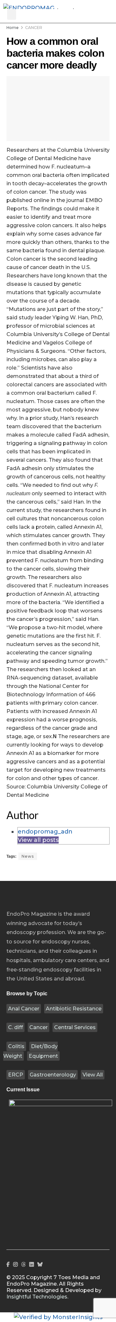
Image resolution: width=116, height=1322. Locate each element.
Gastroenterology (53, 1075)
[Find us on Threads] (23, 1264)
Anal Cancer (23, 1009)
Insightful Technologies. (37, 1297)
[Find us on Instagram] (15, 1264)
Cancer (38, 1027)
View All (92, 1075)
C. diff (15, 1027)
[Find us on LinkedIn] (31, 1264)
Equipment (43, 1056)
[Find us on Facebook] (8, 1264)
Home (12, 27)
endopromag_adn (45, 831)
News (28, 856)
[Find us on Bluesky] (40, 1264)
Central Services (75, 1027)
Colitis (16, 1046)
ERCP (15, 1075)
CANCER (33, 27)
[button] (11, 14)
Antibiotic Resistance (74, 1009)
